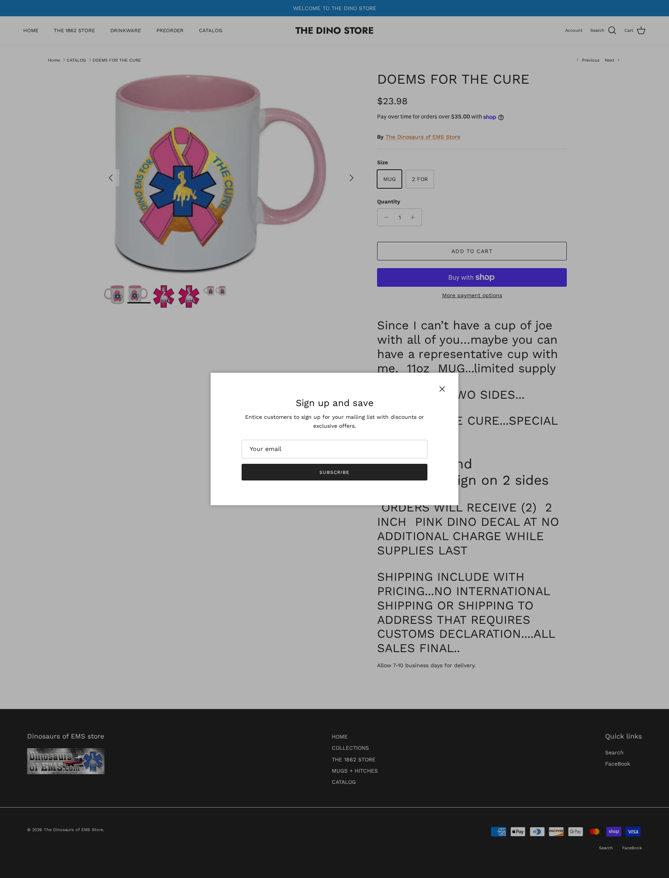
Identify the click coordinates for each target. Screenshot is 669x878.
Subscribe (334, 472)
